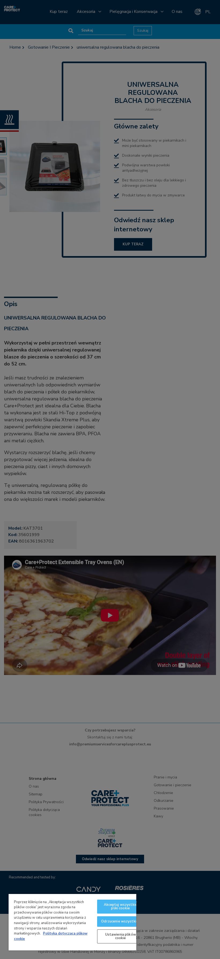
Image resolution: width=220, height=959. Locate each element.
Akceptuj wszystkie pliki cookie (120, 906)
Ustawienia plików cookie (120, 936)
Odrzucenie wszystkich (120, 921)
